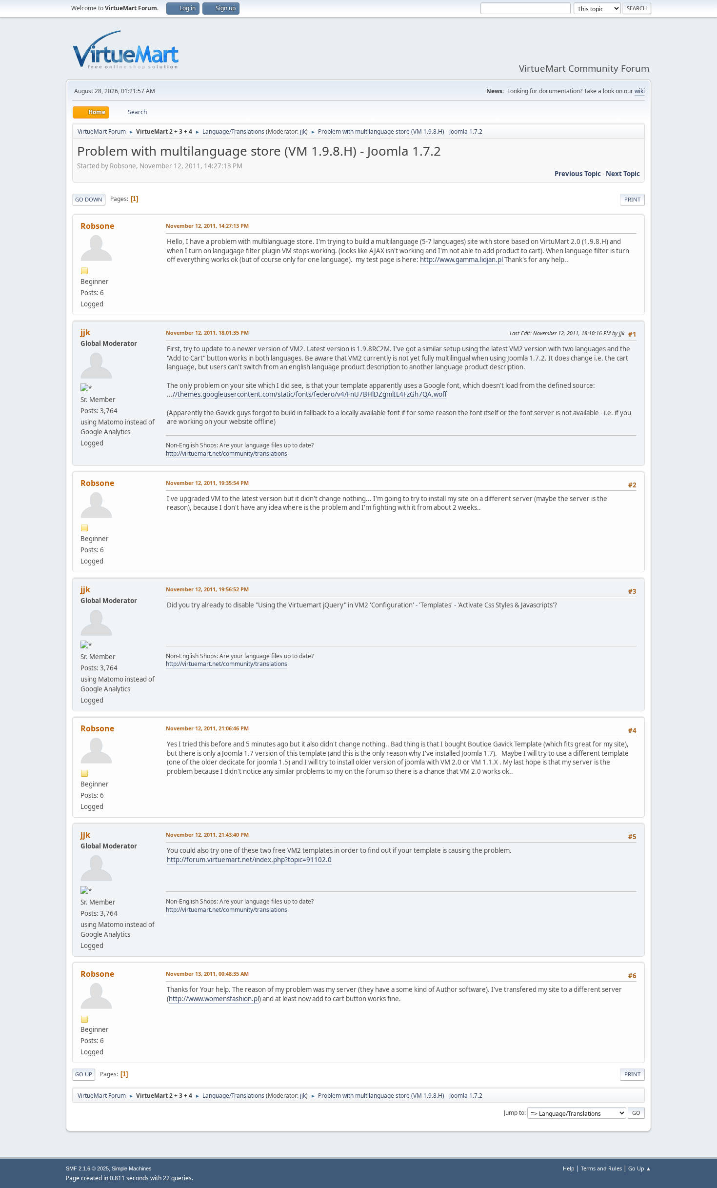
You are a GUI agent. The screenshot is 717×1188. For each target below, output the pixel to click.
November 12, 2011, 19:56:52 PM (207, 589)
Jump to (514, 1112)
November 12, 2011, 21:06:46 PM (207, 728)
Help (569, 1168)
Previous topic (578, 173)
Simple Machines (132, 1168)
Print (632, 199)
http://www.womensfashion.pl (214, 998)
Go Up (83, 1074)
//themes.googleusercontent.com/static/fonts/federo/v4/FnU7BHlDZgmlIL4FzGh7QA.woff (310, 394)
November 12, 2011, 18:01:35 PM (207, 332)
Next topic (623, 173)
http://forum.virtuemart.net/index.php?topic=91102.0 (249, 859)
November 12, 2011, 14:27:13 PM (207, 225)
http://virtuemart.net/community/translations (226, 453)
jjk (303, 131)
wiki (640, 91)
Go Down (88, 199)
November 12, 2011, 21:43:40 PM (207, 834)
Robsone (97, 226)
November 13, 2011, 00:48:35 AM (207, 973)
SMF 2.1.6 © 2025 (87, 1168)
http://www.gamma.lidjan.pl (462, 259)
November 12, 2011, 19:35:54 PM (207, 482)
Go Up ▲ (639, 1168)
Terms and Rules (601, 1168)
